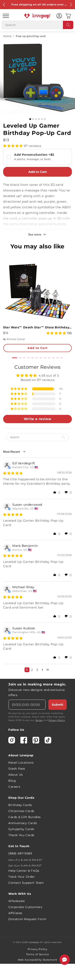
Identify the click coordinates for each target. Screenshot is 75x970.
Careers (14, 787)
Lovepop (34, 942)
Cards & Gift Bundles (24, 817)
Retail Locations (21, 762)
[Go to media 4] (39, 119)
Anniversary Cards (22, 823)
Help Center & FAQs (23, 871)
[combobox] (37, 25)
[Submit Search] (68, 25)
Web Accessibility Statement (37, 959)
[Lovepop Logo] (37, 16)
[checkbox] (37, 157)
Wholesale (16, 901)
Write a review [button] (37, 419)
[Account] (59, 15)
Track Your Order (21, 877)
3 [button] (37, 670)
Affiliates (15, 913)
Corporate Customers (25, 907)
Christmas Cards (21, 811)
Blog (12, 781)
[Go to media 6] (45, 119)
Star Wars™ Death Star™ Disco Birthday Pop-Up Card (37, 327)
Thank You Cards (21, 835)
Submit (57, 704)
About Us (15, 774)
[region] (37, 520)
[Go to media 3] (36, 119)
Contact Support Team (26, 883)
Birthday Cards (20, 805)
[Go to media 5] (42, 119)
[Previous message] (4, 4)
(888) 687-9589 (20, 853)
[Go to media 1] (30, 119)
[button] (6, 15)
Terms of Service (37, 954)
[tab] (14, 357)
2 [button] (32, 670)
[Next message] (71, 4)
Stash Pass (16, 768)
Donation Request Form (27, 919)
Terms (38, 720)
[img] (13, 473)
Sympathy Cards (21, 829)
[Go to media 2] (33, 119)
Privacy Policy (57, 720)
